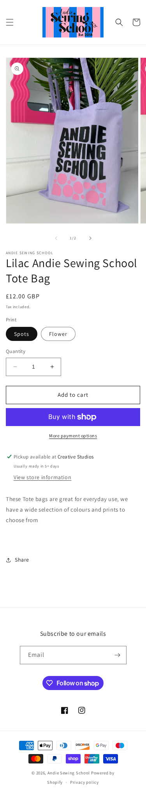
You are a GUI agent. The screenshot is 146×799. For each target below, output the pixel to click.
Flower (58, 333)
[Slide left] (56, 238)
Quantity (15, 351)
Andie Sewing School (68, 773)
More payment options (73, 436)
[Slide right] (90, 238)
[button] (9, 22)
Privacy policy (84, 782)
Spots (21, 333)
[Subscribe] (117, 655)
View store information (42, 477)
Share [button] (22, 559)
